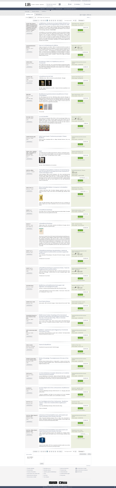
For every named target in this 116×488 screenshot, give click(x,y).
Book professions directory (70, 8)
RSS (86, 14)
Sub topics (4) (39, 14)
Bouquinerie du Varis (76, 187)
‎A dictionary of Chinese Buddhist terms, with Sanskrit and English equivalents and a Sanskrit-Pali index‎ (53, 415)
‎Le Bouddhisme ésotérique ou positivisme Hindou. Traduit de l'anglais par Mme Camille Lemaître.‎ (54, 268)
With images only (41, 17)
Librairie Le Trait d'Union (76, 285)
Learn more (70, 487)
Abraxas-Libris (74, 117)
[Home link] (34, 5)
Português (56, 485)
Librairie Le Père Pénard (76, 76)
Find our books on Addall (31, 477)
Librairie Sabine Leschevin (77, 210)
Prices (45, 473)
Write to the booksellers (76, 0)
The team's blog (63, 470)
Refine (88, 17)
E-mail (90, 14)
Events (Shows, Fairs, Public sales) (33, 473)
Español (52, 485)
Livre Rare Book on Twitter (81, 468)
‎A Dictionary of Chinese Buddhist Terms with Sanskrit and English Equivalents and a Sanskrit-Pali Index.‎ (53, 430)
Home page (42, 8)
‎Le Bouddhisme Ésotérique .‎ (46, 223)
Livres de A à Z (74, 401)
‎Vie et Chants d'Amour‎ (44, 301)
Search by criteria (50, 5)
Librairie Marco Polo (75, 23)
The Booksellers (59, 8)
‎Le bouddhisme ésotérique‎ (45, 209)
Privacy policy (62, 475)
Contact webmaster (63, 471)
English (48, 485)
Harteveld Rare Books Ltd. (76, 170)
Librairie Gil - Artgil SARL (76, 388)
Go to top (88, 465)
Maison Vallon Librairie (76, 94)
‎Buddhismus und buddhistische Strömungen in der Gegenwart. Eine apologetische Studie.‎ (51, 285)
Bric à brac (46, 475)
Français (60, 485)
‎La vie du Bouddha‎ (43, 116)
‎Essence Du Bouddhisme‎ (45, 344)
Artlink (73, 223)
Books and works (50, 8)
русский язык (65, 485)
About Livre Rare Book (64, 468)
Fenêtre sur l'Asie (75, 345)
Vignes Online (74, 45)
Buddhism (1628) (29, 14)
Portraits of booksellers (31, 471)
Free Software (46, 477)
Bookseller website (47, 470)
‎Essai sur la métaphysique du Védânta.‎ (48, 45)
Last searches (29, 454)
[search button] (60, 4)
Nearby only (47, 17)
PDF (82, 14)
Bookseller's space (87, 0)
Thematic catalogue (35, 11)
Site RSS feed (79, 471)
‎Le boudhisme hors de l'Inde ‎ (46, 76)
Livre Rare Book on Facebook (82, 470)
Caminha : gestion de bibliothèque (50, 471)
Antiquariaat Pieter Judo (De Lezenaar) (79, 62)
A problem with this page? (65, 473)
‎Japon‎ (40, 151)
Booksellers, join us (47, 468)
